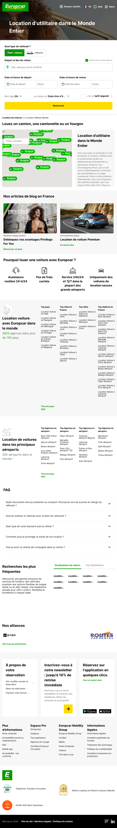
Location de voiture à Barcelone (59, 576)
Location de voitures (12, 117)
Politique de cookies (63, 821)
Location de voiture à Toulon (59, 587)
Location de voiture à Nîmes (88, 581)
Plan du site (27, 821)
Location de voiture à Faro (73, 581)
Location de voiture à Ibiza (103, 576)
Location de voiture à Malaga (88, 576)
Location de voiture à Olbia (59, 581)
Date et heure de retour (73, 77)
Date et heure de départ (18, 77)
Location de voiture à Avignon (103, 581)
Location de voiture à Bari (73, 576)
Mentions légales (43, 821)
